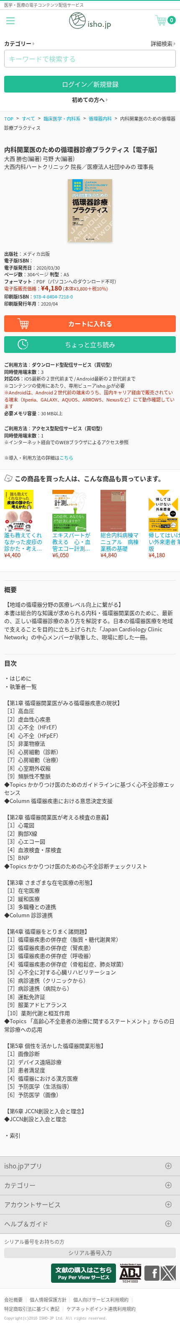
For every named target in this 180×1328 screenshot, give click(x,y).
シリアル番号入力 (90, 1252)
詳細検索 (162, 43)
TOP (8, 118)
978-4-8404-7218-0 (53, 296)
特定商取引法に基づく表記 (31, 1308)
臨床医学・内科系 (62, 118)
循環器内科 (100, 118)
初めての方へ (89, 99)
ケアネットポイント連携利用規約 (101, 1308)
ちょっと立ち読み (90, 344)
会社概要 (13, 1299)
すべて (28, 118)
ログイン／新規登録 (90, 84)
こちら (66, 457)
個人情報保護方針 (48, 1299)
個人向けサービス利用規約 (101, 1299)
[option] (24, 524)
